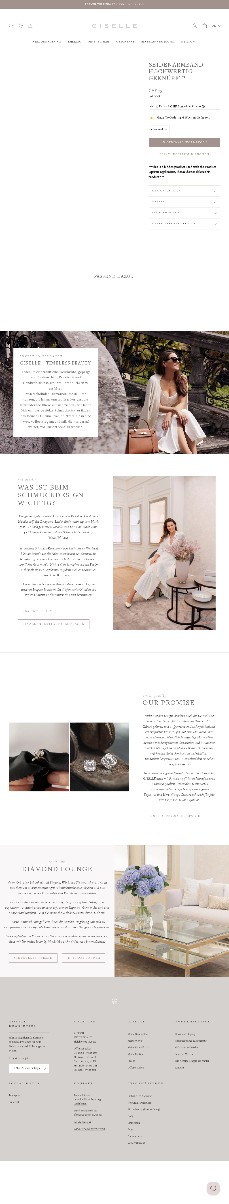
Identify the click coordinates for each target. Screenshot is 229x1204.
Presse (131, 1061)
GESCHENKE (125, 41)
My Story (188, 41)
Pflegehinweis (166, 212)
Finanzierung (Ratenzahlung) (144, 1109)
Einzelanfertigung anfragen (54, 624)
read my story (37, 611)
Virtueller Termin (33, 958)
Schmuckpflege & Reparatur (191, 1041)
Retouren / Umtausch (139, 1103)
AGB (130, 1129)
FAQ (130, 1116)
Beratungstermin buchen (184, 154)
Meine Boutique (136, 1054)
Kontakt (179, 1067)
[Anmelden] (45, 1068)
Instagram (14, 1095)
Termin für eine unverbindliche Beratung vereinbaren (87, 1099)
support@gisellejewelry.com (89, 1129)
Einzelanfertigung (157, 41)
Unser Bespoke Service (174, 223)
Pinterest (14, 1102)
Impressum (134, 1123)
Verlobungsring (47, 41)
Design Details (166, 190)
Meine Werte (135, 1041)
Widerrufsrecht (136, 1143)
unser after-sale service (173, 816)
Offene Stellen (136, 1067)
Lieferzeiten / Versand (140, 1096)
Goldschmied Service (187, 1047)
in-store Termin (83, 958)
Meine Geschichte (138, 1034)
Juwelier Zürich (184, 1054)
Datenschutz (135, 1136)
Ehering (75, 41)
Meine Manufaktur (138, 1047)
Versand (160, 201)
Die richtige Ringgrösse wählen (192, 1061)
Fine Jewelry (99, 41)
